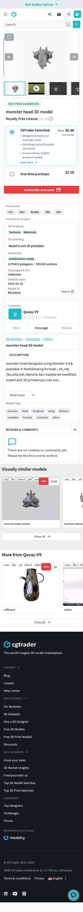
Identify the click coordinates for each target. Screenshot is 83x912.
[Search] (76, 24)
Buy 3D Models (13, 698)
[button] (68, 24)
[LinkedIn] (6, 893)
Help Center (12, 691)
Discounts (10, 744)
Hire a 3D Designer (16, 722)
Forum (8, 821)
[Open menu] (5, 14)
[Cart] (59, 14)
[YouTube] (15, 893)
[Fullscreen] (9, 37)
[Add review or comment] (75, 429)
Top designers (13, 806)
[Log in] (68, 14)
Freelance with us (16, 775)
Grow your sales (15, 760)
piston (68, 609)
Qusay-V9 (30, 311)
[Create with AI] (49, 14)
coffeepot (9, 609)
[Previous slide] (9, 57)
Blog (7, 675)
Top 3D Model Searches (20, 783)
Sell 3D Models (14, 752)
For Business (12, 706)
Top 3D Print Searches (19, 790)
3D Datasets (12, 714)
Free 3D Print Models (18, 737)
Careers (9, 683)
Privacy (39, 878)
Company (9, 667)
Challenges (11, 813)
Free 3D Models (14, 729)
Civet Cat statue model (16, 524)
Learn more (26, 162)
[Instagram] (24, 893)
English (55, 878)
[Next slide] (74, 57)
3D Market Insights (16, 768)
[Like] (16, 199)
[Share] (66, 199)
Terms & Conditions (17, 878)
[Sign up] (77, 14)
